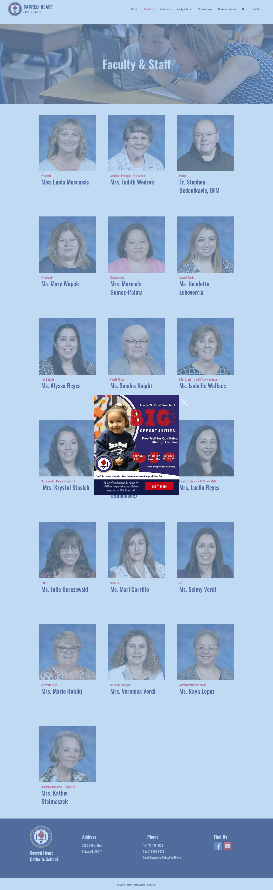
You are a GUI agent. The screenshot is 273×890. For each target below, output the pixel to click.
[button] (184, 402)
